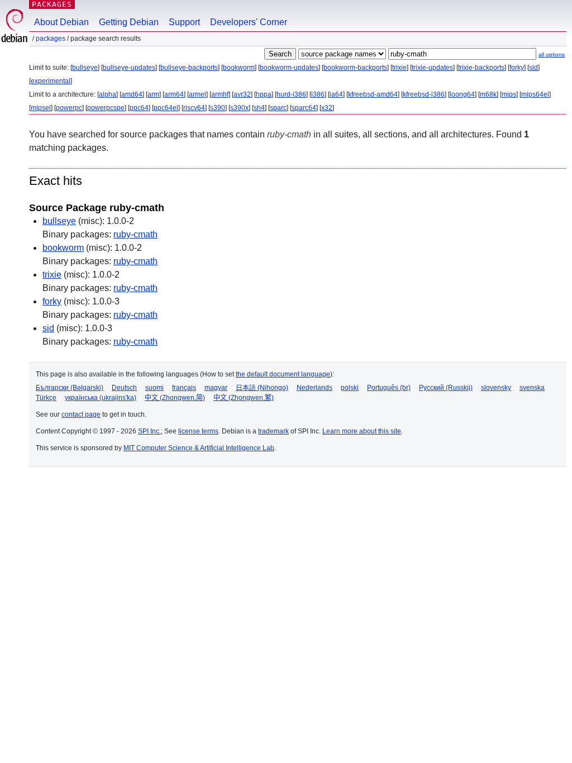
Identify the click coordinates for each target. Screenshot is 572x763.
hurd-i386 (291, 94)
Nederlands (314, 388)
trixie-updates (432, 67)
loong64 (462, 94)
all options (551, 54)
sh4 (259, 108)
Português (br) (389, 388)
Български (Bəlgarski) (69, 388)
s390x (239, 108)
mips (509, 94)
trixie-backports (481, 67)
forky (516, 67)
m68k (488, 94)
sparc (278, 108)
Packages (52, 4)
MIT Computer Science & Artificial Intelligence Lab (198, 448)
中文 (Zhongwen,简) (175, 398)
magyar (215, 388)
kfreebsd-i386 (424, 94)
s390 (217, 108)
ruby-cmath (135, 234)
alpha (107, 94)
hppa (263, 94)
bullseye (85, 67)
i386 (318, 94)
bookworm (239, 67)
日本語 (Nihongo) (262, 388)
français (184, 388)
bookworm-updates (289, 67)
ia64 (336, 94)
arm (153, 94)
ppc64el (166, 108)
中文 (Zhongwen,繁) (243, 398)
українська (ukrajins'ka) (100, 398)
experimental (50, 81)
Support (184, 22)
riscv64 (194, 108)
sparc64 (304, 108)
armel (197, 94)
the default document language (283, 374)
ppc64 (139, 108)
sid (533, 67)
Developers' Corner (248, 22)
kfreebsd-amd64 (373, 94)
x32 (326, 108)
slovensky (496, 388)
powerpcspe (106, 108)
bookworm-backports (355, 67)
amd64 (131, 94)
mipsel (41, 108)
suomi (154, 388)
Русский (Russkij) (446, 388)
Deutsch (124, 388)
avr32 (242, 94)
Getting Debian (129, 22)
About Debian (61, 22)
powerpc (69, 108)
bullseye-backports (189, 67)
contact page (81, 414)
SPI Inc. (149, 431)
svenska (532, 388)
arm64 (174, 94)
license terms (198, 431)
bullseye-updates (129, 67)
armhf (219, 94)
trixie (399, 67)
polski (350, 388)
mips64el (535, 94)
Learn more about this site (361, 431)
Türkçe (46, 398)
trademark (273, 431)
